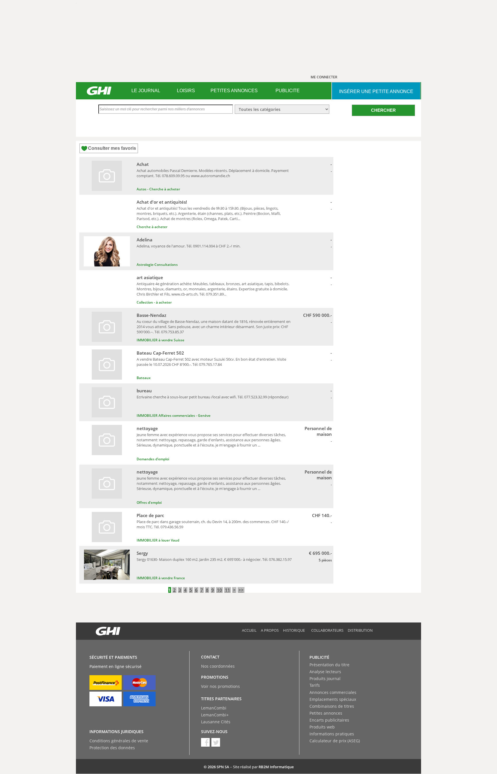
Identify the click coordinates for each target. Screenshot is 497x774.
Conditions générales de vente (118, 740)
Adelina (144, 240)
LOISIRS (186, 90)
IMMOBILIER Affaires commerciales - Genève (174, 415)
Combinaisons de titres (331, 706)
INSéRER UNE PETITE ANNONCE (376, 91)
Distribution (360, 630)
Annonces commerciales (332, 692)
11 (227, 590)
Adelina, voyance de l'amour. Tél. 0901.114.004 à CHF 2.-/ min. (188, 246)
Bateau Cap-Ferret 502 (160, 353)
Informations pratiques (331, 734)
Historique (294, 630)
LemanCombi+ (215, 715)
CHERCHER (383, 110)
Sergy (142, 553)
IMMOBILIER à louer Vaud (158, 540)
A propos (270, 630)
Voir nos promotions (220, 686)
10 (219, 590)
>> (241, 590)
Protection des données (112, 747)
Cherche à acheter (152, 226)
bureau (144, 390)
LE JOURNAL (145, 90)
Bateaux (144, 377)
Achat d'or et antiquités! (162, 202)
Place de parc (150, 515)
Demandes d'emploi (153, 459)
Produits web (322, 727)
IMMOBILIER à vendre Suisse (160, 340)
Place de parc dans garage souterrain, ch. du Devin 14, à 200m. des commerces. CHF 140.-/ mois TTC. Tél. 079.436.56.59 (213, 524)
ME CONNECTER (324, 77)
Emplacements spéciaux (332, 699)
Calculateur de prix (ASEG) (334, 740)
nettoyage (147, 428)
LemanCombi (213, 708)
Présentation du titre (329, 664)
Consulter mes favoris (112, 148)
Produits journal (325, 678)
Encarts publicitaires (329, 720)
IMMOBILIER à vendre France (161, 578)
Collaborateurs (327, 630)
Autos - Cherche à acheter (158, 189)
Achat (143, 164)
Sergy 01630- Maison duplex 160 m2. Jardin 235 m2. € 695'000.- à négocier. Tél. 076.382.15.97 (214, 559)
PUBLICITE (288, 90)
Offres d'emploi (149, 502)
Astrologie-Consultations (157, 264)
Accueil (249, 630)
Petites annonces (325, 713)
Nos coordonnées (218, 666)
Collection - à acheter (154, 302)
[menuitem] (146, 90)
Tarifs (314, 685)
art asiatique (150, 277)
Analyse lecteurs (325, 671)
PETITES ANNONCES (234, 90)
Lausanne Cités (215, 721)
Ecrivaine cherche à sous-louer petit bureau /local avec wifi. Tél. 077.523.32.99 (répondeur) (212, 397)
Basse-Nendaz (151, 315)
